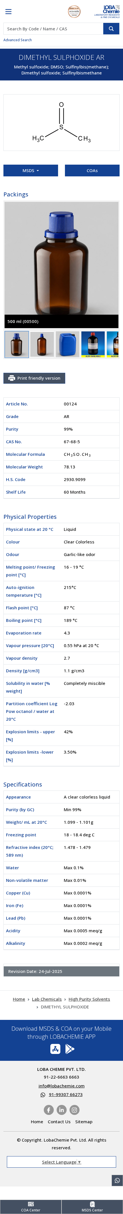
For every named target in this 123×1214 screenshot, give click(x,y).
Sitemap (83, 1121)
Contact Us (59, 1121)
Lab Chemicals (47, 999)
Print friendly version (38, 378)
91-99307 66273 (66, 1094)
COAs (92, 170)
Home (19, 999)
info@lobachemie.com (62, 1086)
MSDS (29, 170)
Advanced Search (17, 40)
